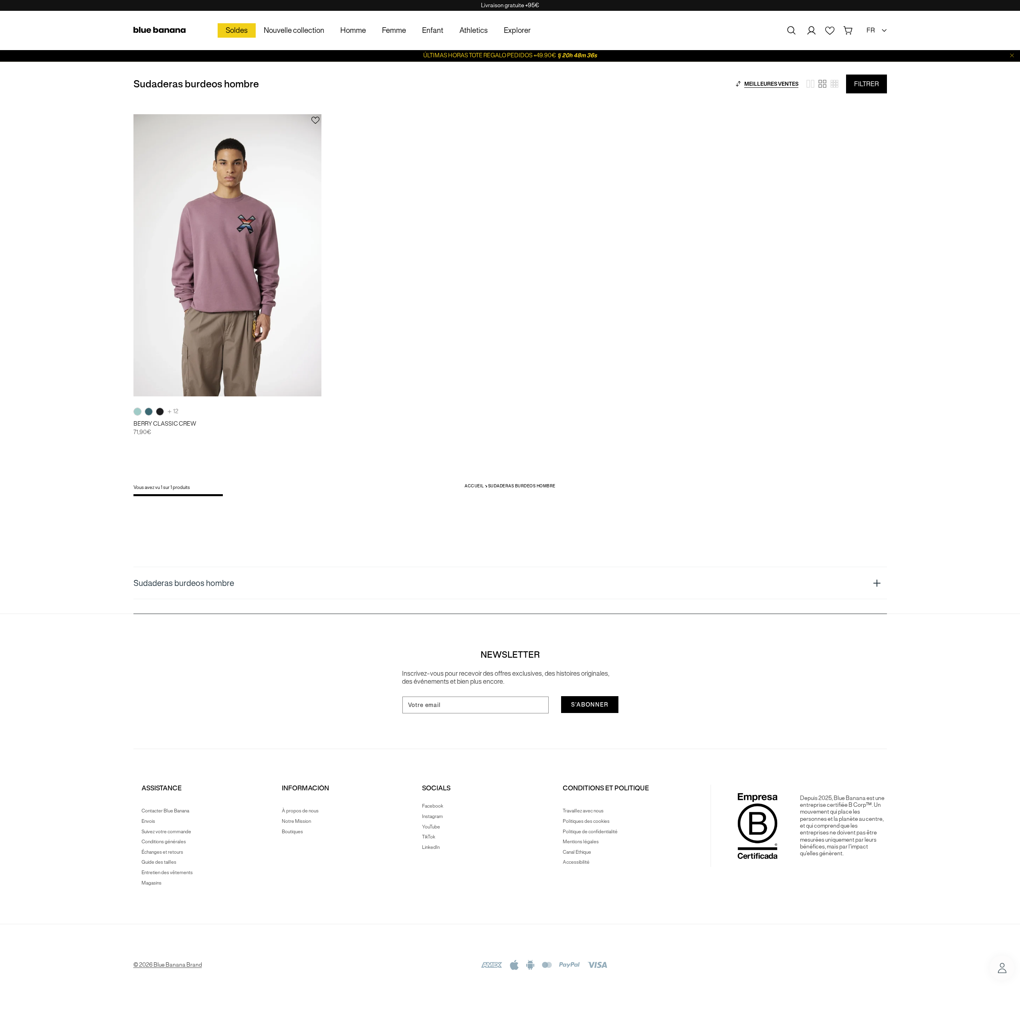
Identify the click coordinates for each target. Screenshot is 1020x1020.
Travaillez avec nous (583, 811)
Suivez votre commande (166, 831)
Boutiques (292, 831)
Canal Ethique (577, 852)
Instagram (432, 816)
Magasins (151, 883)
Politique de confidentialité (590, 831)
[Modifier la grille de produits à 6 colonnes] (834, 84)
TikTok (428, 837)
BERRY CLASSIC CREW (164, 423)
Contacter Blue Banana (165, 811)
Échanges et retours (162, 852)
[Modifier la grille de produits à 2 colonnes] (810, 84)
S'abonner (589, 704)
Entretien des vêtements (167, 872)
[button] (791, 30)
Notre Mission (296, 821)
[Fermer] (1012, 56)
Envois (148, 821)
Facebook (432, 806)
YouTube (431, 827)
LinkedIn (431, 847)
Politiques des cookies (586, 821)
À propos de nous (300, 811)
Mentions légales (581, 841)
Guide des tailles (158, 862)
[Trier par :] (738, 83)
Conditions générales (163, 841)
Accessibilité (576, 862)
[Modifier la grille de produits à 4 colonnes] (822, 84)
